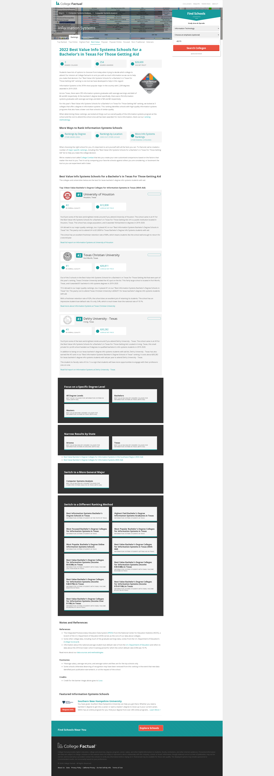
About (215, 4)
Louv (100, 680)
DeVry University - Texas (100, 318)
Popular (104, 42)
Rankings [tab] (74, 37)
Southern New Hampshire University (100, 701)
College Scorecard (71, 642)
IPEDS (110, 633)
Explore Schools (149, 728)
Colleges (187, 4)
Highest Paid (84, 42)
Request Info (68, 709)
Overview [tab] (63, 37)
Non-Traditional (138, 42)
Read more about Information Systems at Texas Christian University (87, 306)
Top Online (72, 42)
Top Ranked (62, 42)
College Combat (87, 157)
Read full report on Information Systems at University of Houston (86, 242)
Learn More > (155, 710)
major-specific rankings (77, 150)
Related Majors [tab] (88, 37)
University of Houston (98, 194)
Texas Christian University (101, 255)
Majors (196, 4)
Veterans (150, 42)
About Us (61, 767)
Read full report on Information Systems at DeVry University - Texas (87, 369)
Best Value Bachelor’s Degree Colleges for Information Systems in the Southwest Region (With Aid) (103, 457)
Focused (126, 42)
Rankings (206, 4)
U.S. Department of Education (138, 645)
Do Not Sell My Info (104, 767)
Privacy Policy (76, 767)
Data (68, 767)
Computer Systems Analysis (80, 13)
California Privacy (89, 767)
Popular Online (115, 42)
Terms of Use (117, 767)
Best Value (95, 42)
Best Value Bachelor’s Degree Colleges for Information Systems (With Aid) (93, 460)
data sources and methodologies (90, 652)
